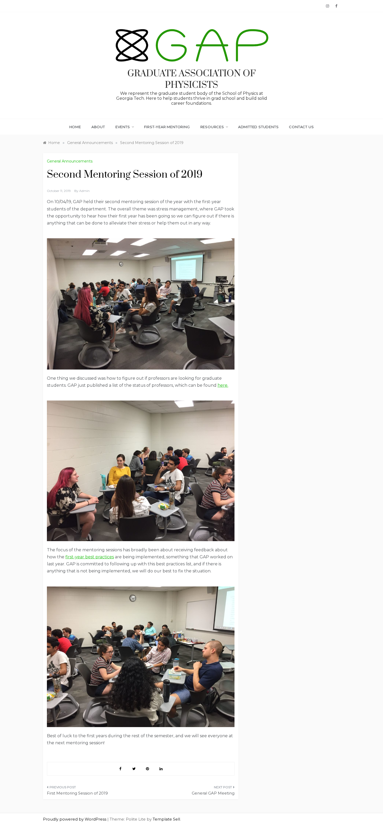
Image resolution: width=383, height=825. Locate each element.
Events (122, 127)
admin (84, 191)
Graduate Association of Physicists (191, 79)
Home (75, 127)
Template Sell (166, 819)
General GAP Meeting (213, 793)
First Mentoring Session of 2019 (77, 793)
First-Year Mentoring (167, 127)
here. (223, 385)
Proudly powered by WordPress (75, 819)
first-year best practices (89, 556)
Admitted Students (258, 127)
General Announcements (69, 161)
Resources (212, 127)
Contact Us (301, 127)
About (98, 127)
